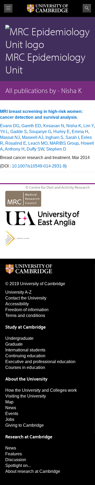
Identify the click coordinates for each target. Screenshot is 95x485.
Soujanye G (40, 131)
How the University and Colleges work (41, 390)
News (10, 407)
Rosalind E (15, 143)
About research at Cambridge (32, 471)
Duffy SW (35, 149)
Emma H (80, 131)
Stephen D (56, 149)
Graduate (14, 344)
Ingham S (54, 137)
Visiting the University (25, 396)
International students (25, 350)
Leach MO (38, 143)
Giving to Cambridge (24, 425)
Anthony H (15, 149)
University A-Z (18, 292)
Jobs (9, 419)
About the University (26, 379)
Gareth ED (31, 126)
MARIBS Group (64, 143)
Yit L (4, 131)
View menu (8, 8)
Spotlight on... (18, 465)
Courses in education (25, 367)
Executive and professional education (40, 361)
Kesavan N (53, 126)
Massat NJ (10, 137)
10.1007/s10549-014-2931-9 (38, 166)
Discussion (15, 459)
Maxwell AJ (32, 137)
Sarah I (72, 137)
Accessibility (17, 304)
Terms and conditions (25, 315)
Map (9, 402)
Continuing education (25, 356)
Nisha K (73, 126)
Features (13, 454)
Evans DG (9, 126)
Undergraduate (19, 338)
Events (11, 413)
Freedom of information (27, 309)
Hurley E (61, 131)
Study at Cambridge (25, 327)
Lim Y (88, 126)
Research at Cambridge (28, 437)
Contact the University (25, 298)
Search (87, 8)
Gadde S (18, 131)
